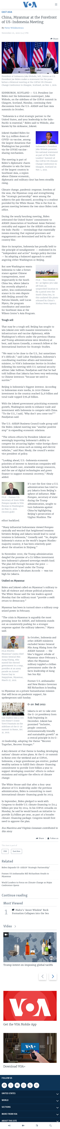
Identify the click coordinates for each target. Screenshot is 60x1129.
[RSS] (30, 1085)
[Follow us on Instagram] (23, 1085)
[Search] (50, 1125)
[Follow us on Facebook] (4, 1085)
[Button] (54, 38)
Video (7, 926)
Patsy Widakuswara (14, 28)
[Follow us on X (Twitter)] (10, 1085)
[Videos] (23, 1125)
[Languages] (37, 1125)
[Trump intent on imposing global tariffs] (30, 947)
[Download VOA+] (30, 1048)
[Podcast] (36, 1085)
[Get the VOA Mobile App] (30, 1006)
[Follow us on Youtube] (17, 1085)
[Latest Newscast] (9, 1125)
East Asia (7, 12)
